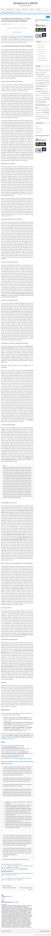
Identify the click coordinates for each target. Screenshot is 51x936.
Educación (47, 84)
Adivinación (38, 69)
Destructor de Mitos (24, 878)
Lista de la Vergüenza (42, 55)
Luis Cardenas (8, 878)
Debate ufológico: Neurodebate (9, 887)
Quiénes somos (9, 9)
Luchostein (20, 873)
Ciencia (40, 76)
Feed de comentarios (39, 130)
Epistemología (45, 88)
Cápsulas (46, 80)
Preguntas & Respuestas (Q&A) (7, 12)
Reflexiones (40, 112)
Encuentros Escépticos (42, 51)
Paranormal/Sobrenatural (40, 102)
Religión (46, 112)
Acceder (36, 126)
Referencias (24, 9)
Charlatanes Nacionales (42, 58)
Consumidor (17, 878)
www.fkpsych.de (20, 747)
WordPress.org (38, 132)
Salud (46, 114)
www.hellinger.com (11, 738)
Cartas (44, 72)
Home (2, 9)
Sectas (15, 879)
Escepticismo (39, 91)
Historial (38, 9)
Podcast (32, 9)
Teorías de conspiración (43, 118)
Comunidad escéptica (41, 78)
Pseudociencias (10, 879)
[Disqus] (17, 911)
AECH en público (41, 47)
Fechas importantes (42, 95)
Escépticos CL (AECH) (25, 3)
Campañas (40, 72)
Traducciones (19, 879)
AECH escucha (40, 53)
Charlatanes (39, 74)
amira (4, 24)
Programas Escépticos (42, 49)
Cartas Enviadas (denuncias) (43, 60)
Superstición (44, 116)
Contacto (19, 12)
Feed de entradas (38, 128)
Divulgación (40, 84)
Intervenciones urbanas (39, 97)
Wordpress (49, 934)
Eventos (47, 91)
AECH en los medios (41, 45)
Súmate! (18, 9)
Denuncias (37, 82)
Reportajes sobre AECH (40, 114)
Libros (45, 97)
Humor (47, 95)
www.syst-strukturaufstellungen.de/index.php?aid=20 (21, 758)
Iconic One (36, 934)
